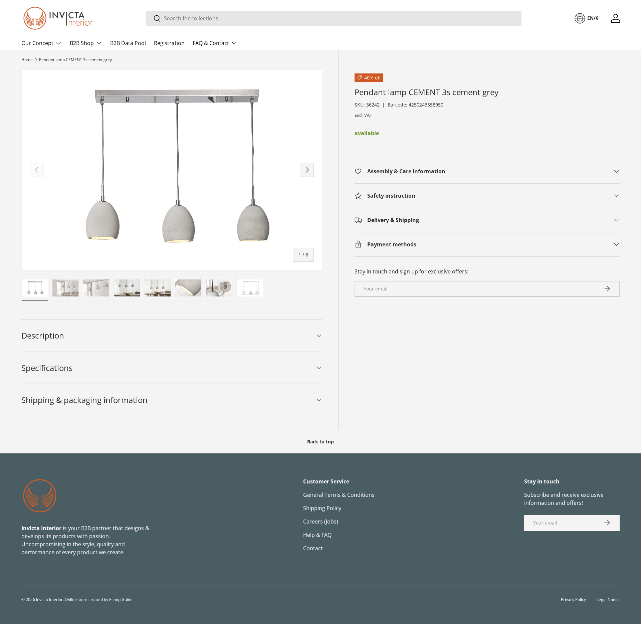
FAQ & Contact (211, 43)
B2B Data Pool (128, 43)
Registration (169, 43)
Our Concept (37, 43)
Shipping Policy (322, 508)
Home (27, 60)
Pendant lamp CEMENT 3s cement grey (75, 60)
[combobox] (333, 18)
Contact (313, 548)
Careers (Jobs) (320, 521)
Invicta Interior (49, 599)
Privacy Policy (573, 599)
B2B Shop (82, 43)
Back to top (320, 441)
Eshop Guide (121, 599)
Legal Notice (608, 599)
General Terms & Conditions (339, 494)
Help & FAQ (317, 535)
